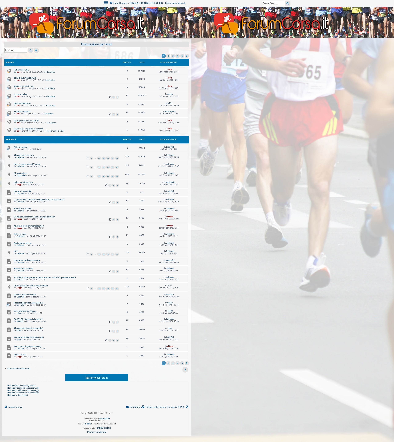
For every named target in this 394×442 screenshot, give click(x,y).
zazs (170, 328)
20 (108, 167)
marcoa (19, 280)
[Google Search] (287, 3)
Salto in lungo (20, 234)
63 (117, 176)
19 (103, 167)
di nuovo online (20, 94)
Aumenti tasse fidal (22, 191)
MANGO (19, 321)
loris (18, 72)
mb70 (170, 103)
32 (112, 158)
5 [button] (182, 55)
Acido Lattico (20, 354)
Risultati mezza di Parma (25, 294)
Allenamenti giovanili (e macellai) (28, 328)
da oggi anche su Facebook (26, 120)
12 (99, 289)
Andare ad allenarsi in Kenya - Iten (29, 337)
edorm (19, 313)
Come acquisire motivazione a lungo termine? (34, 217)
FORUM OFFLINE (21, 70)
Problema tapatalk (22, 111)
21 (112, 167)
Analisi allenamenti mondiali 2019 (29, 226)
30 (103, 158)
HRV (16, 251)
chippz (19, 184)
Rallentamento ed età (23, 268)
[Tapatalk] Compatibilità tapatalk (28, 129)
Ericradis (170, 319)
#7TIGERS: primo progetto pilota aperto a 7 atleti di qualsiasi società (45, 277)
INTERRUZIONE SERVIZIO (25, 78)
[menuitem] (162, 407)
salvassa (170, 164)
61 (108, 176)
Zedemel (20, 157)
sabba (170, 94)
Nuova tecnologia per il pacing (27, 346)
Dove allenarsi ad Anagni (25, 311)
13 (103, 289)
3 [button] (172, 55)
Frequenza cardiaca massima (27, 260)
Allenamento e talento (24, 155)
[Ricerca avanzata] (36, 50)
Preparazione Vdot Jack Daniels (28, 303)
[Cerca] (30, 50)
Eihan (18, 330)
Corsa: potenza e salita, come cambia (31, 285)
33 (117, 158)
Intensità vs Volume (22, 208)
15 (103, 254)
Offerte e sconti (21, 147)
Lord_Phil (170, 147)
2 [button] (168, 55)
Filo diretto (50, 72)
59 (99, 176)
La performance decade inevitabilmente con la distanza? (39, 199)
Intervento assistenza (23, 86)
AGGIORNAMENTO (22, 103)
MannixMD (104, 418)
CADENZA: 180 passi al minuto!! (28, 319)
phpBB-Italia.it (104, 427)
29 (99, 158)
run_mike (20, 305)
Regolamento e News (55, 131)
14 (99, 254)
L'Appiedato (21, 175)
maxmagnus (170, 111)
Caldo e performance (23, 182)
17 (112, 254)
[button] (187, 56)
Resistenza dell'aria (22, 243)
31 (108, 158)
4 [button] (177, 55)
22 (117, 167)
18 (99, 167)
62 (112, 176)
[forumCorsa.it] (197, 16)
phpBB (88, 423)
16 (108, 254)
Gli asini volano (20, 173)
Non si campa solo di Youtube (27, 164)
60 (103, 176)
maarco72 (170, 260)
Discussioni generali (96, 44)
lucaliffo (170, 294)
